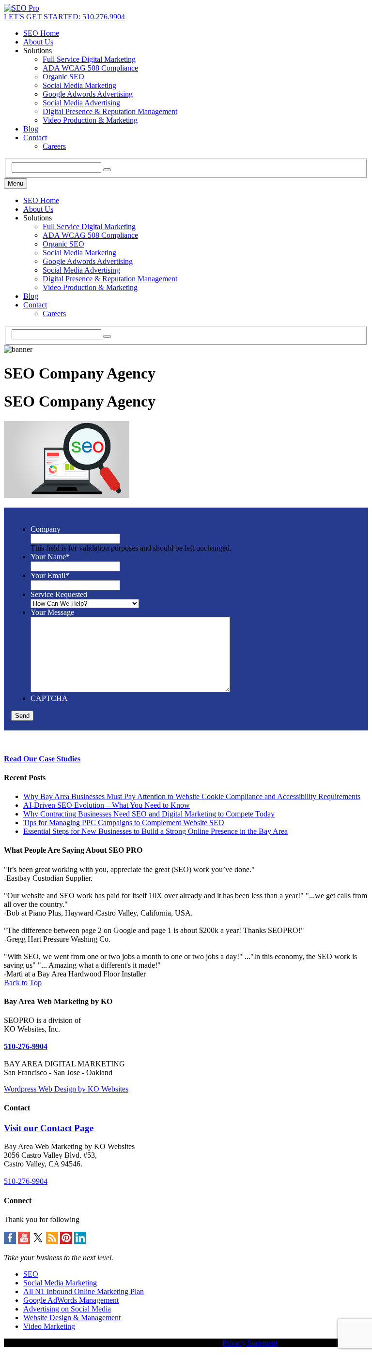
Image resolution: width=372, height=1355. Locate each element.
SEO (30, 1274)
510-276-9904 (25, 1046)
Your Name (50, 557)
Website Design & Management (72, 1317)
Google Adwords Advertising (88, 94)
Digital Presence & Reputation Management (110, 111)
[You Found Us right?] (21, 8)
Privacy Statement (250, 1343)
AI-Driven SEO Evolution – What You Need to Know (106, 805)
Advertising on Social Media (67, 1309)
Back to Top (23, 982)
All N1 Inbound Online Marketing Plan (83, 1291)
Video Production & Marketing (90, 120)
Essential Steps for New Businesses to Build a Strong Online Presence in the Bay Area (155, 831)
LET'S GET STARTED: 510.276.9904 (64, 17)
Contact (35, 137)
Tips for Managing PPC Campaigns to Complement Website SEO (123, 822)
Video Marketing (49, 1326)
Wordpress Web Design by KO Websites (66, 1089)
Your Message (52, 612)
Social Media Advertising (81, 103)
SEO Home (41, 33)
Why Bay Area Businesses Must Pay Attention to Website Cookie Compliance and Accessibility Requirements (191, 796)
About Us (38, 42)
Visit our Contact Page (48, 1128)
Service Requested (59, 594)
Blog (30, 129)
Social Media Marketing (79, 85)
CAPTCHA (49, 698)
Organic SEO (63, 77)
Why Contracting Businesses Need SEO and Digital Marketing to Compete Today (149, 814)
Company (46, 529)
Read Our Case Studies (42, 759)
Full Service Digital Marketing (89, 59)
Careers (54, 146)
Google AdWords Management (71, 1300)
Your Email (50, 575)
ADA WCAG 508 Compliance (90, 68)
